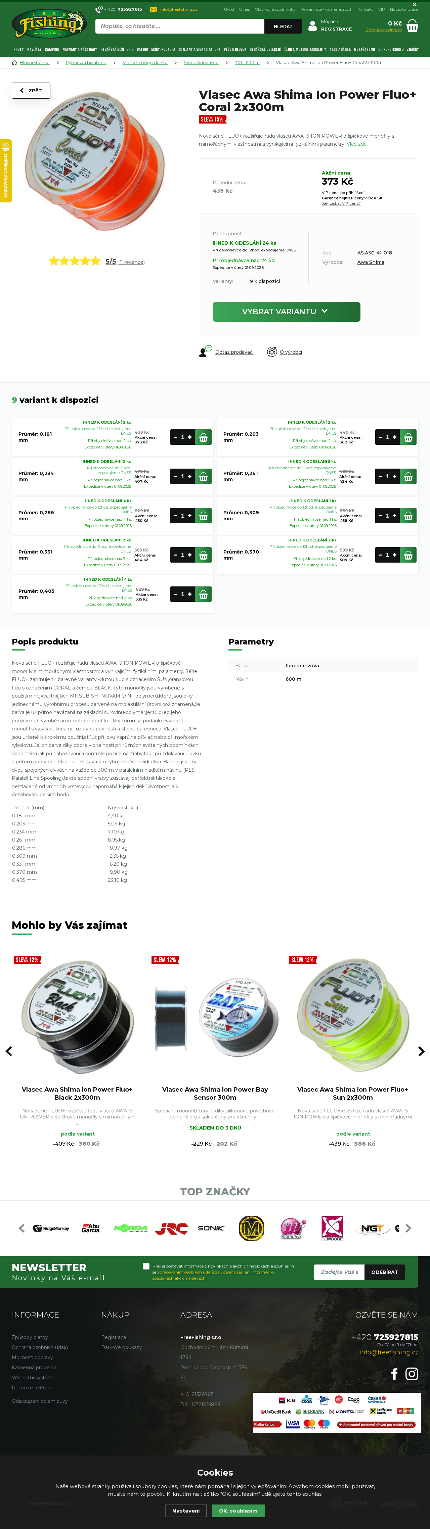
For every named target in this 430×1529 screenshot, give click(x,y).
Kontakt (365, 9)
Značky (413, 49)
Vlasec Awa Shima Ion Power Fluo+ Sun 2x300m (352, 1093)
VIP (381, 9)
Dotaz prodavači (234, 352)
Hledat (283, 26)
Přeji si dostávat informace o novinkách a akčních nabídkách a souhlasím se (223, 1272)
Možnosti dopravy (32, 1357)
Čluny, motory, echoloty (305, 49)
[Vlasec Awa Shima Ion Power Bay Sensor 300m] (215, 1017)
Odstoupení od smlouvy (40, 1401)
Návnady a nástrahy (79, 49)
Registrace (113, 1337)
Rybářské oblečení (265, 49)
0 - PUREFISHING (390, 49)
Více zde (357, 144)
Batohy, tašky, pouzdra (156, 49)
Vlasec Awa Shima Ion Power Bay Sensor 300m (215, 1093)
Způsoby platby (30, 1337)
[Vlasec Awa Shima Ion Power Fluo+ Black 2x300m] (77, 1017)
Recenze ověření (32, 1388)
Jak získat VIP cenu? (341, 203)
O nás (244, 9)
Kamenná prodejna (34, 1368)
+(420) (123, 9)
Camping (52, 49)
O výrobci (291, 352)
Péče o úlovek (235, 49)
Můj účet (330, 21)
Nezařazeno (364, 49)
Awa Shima (370, 262)
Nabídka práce (404, 9)
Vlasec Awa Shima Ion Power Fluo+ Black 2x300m (77, 1093)
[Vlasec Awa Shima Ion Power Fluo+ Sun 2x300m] (353, 1017)
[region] (198, 41)
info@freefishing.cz (179, 9)
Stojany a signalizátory (199, 49)
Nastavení (186, 1511)
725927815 (385, 1337)
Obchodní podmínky (275, 9)
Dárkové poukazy (121, 1347)
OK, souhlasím (238, 1511)
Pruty (18, 49)
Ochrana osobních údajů (40, 1347)
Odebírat (384, 1272)
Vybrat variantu (279, 311)
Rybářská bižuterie (116, 49)
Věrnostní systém (32, 1378)
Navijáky (34, 49)
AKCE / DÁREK (340, 49)
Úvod (229, 9)
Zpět (35, 91)
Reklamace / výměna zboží (326, 9)
